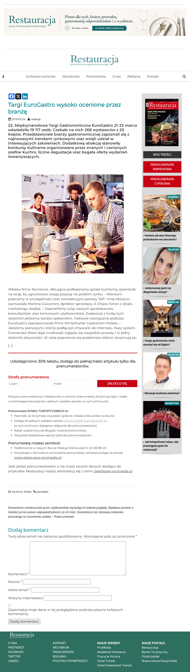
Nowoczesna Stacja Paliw (159, 661)
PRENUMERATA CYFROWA (162, 181)
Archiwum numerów (41, 76)
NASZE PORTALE (153, 643)
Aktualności (71, 76)
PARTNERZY (16, 647)
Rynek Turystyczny (155, 652)
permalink (42, 492)
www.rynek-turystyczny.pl (85, 421)
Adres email (19, 590)
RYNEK (28, 492)
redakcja (36, 119)
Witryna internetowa (25, 598)
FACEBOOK (16, 652)
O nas (116, 76)
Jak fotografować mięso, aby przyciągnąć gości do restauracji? (160, 445)
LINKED (13, 661)
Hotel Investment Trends (114, 665)
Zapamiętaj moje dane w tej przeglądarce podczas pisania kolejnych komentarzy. (65, 612)
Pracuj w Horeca (108, 656)
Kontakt (153, 76)
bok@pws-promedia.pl (113, 471)
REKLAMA (59, 656)
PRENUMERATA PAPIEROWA (162, 167)
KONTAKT (59, 643)
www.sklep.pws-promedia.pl (38, 458)
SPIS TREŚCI (162, 154)
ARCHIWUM (61, 647)
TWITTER (14, 656)
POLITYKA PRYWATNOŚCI (70, 661)
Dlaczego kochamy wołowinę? (162, 393)
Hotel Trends (106, 661)
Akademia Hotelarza (111, 652)
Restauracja (150, 647)
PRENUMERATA (63, 652)
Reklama (133, 76)
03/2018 (17, 492)
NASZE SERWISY (108, 643)
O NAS (12, 643)
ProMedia (104, 647)
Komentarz (18, 574)
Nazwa (15, 582)
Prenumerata (96, 76)
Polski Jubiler (151, 656)
